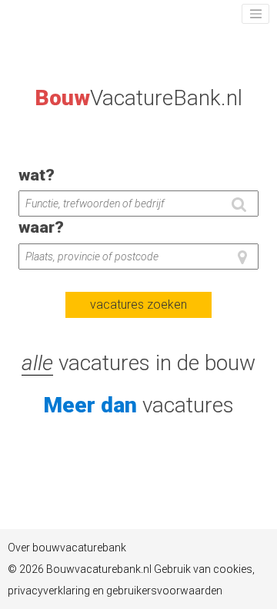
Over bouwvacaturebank (67, 547)
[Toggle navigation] (255, 14)
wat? (36, 175)
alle (37, 363)
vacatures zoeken (138, 304)
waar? (41, 227)
